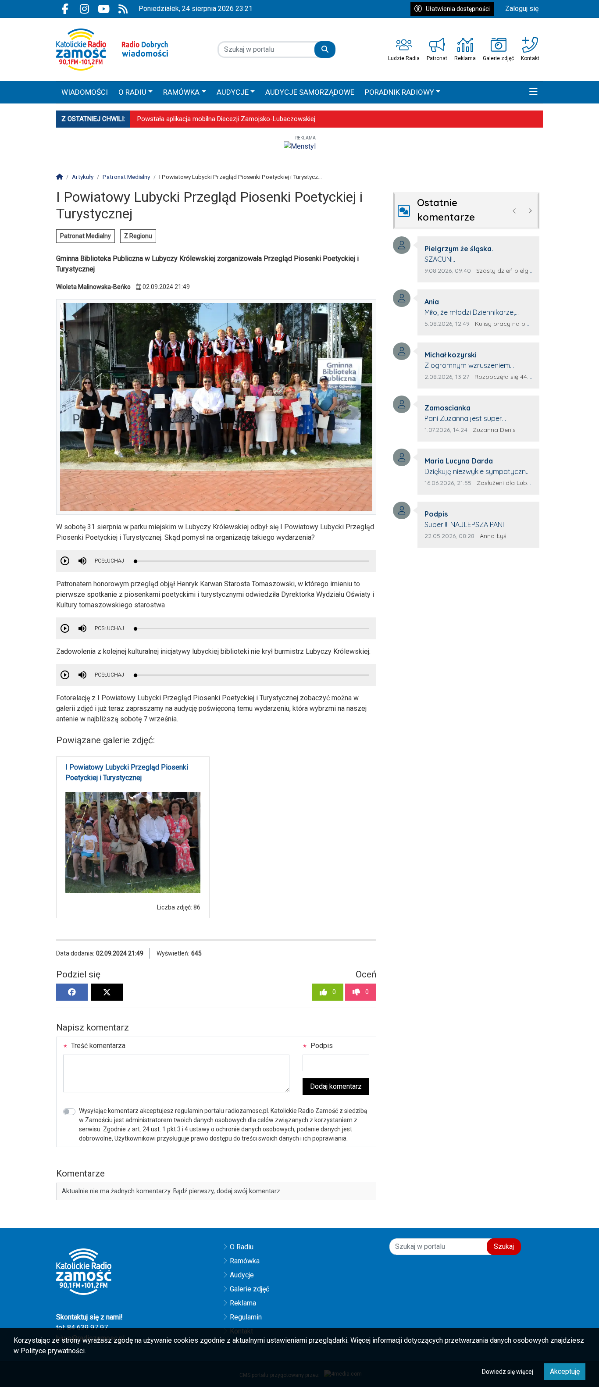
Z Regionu (138, 235)
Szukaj (504, 1246)
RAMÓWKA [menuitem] (181, 92)
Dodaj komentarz (336, 1086)
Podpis (321, 1045)
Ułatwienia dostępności (458, 8)
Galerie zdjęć (249, 1289)
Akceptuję (565, 1371)
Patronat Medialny (85, 235)
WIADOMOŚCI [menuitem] (84, 92)
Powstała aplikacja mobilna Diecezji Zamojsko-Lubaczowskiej (226, 119)
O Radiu (241, 1247)
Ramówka (245, 1261)
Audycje (242, 1275)
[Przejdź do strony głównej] (112, 50)
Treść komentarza (97, 1045)
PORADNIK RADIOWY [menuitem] (399, 92)
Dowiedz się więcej (507, 1371)
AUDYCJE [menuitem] (233, 92)
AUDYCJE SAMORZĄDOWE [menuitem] (309, 92)
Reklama (243, 1303)
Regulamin (246, 1317)
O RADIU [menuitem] (132, 92)
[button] (533, 92)
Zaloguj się (521, 8)
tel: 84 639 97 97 (82, 1327)
